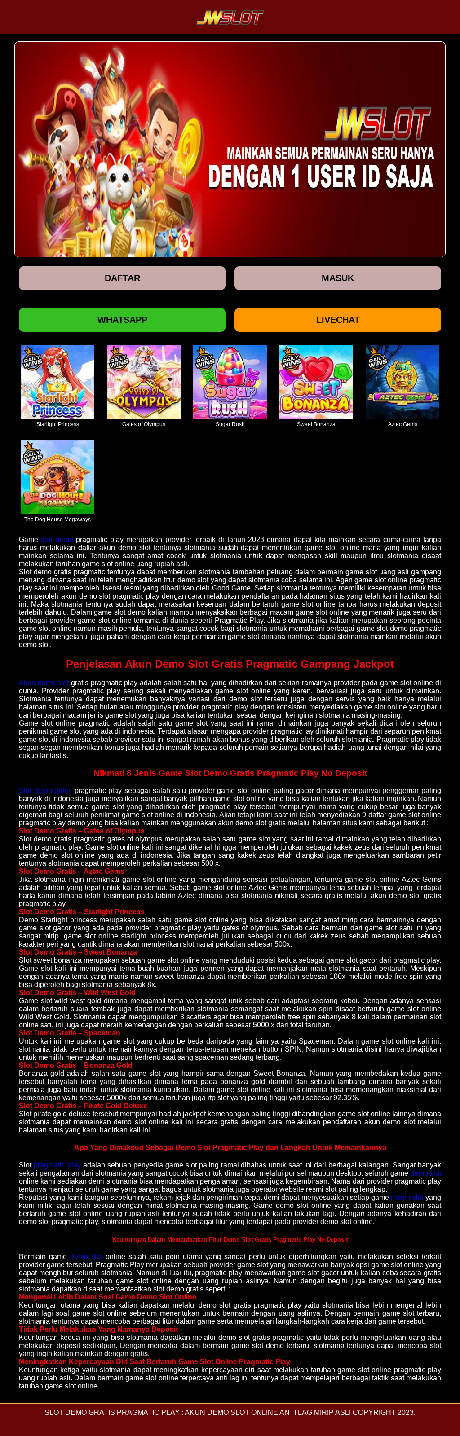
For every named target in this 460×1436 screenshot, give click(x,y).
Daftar (122, 278)
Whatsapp (122, 320)
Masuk (338, 278)
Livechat (338, 320)
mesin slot (407, 1197)
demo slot (425, 1173)
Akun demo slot (44, 683)
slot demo (57, 539)
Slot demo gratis (45, 790)
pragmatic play (57, 1165)
